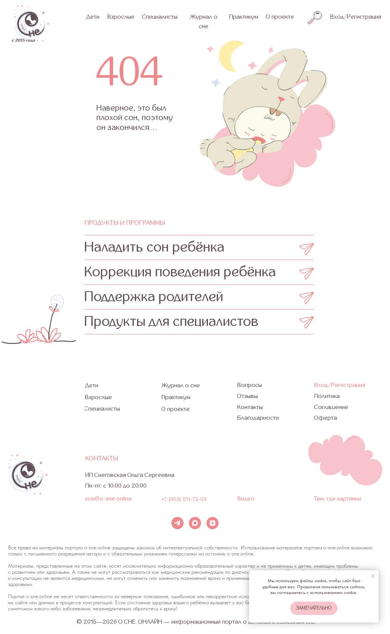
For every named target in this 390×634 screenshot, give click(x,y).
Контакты (250, 407)
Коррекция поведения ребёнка (180, 272)
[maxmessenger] (195, 523)
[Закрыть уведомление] (373, 576)
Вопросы (249, 385)
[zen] (212, 523)
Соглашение (331, 407)
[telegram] (177, 523)
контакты (101, 458)
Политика (327, 396)
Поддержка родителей (154, 296)
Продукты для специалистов (171, 321)
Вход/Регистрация (355, 17)
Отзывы (247, 396)
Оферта (325, 418)
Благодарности (258, 418)
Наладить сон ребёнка (154, 247)
